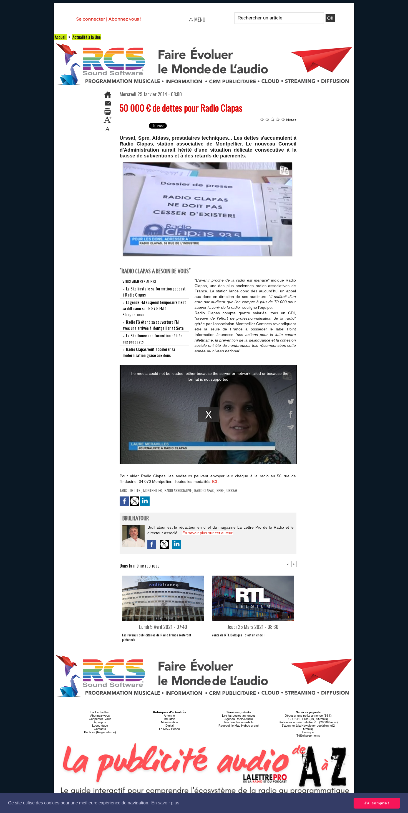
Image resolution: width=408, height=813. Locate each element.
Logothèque (100, 725)
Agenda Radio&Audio (239, 719)
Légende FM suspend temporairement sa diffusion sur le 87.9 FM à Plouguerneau (154, 308)
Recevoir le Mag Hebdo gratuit (238, 725)
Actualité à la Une (86, 37)
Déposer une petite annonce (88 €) (308, 715)
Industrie (169, 719)
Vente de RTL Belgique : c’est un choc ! (238, 635)
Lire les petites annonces (239, 715)
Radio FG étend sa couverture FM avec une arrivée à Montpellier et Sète (153, 325)
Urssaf (231, 490)
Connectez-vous (100, 719)
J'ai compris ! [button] (376, 803)
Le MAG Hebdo (169, 729)
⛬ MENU (197, 19)
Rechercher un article (238, 722)
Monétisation (169, 722)
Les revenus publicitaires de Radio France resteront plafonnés (156, 637)
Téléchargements (308, 735)
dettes (135, 490)
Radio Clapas (204, 490)
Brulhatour (135, 518)
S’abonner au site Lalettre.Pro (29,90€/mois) (308, 722)
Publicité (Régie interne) (100, 732)
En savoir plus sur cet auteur (207, 533)
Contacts (100, 729)
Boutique (308, 732)
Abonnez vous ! (125, 19)
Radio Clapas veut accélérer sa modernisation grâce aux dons (148, 352)
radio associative (178, 490)
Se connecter (90, 19)
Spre (220, 490)
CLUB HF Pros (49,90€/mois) (308, 719)
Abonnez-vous (100, 715)
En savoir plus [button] (165, 803)
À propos (100, 722)
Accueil (60, 37)
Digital (169, 725)
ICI (214, 481)
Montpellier (152, 490)
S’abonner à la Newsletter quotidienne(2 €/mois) (308, 727)
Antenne (169, 715)
